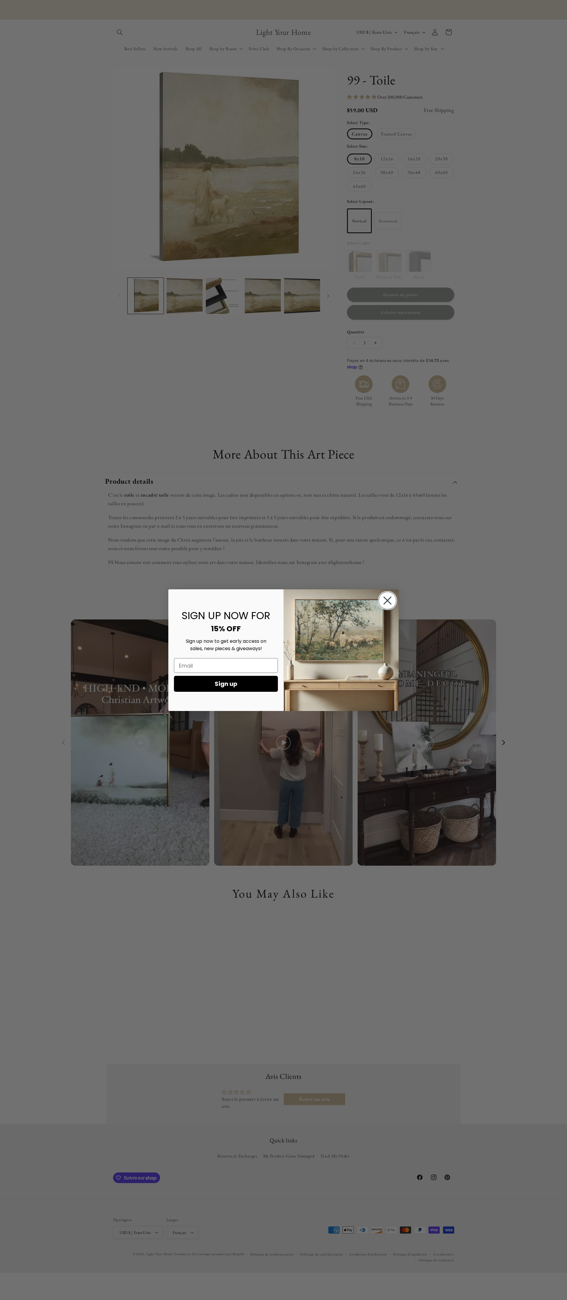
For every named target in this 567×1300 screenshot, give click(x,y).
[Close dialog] (387, 600)
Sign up (226, 684)
